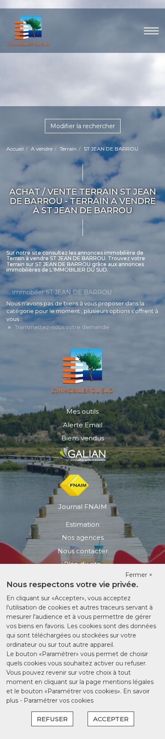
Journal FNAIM (82, 507)
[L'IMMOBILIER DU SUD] (28, 30)
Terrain (68, 149)
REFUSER (52, 719)
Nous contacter (83, 551)
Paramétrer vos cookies (59, 700)
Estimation (82, 524)
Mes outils (82, 411)
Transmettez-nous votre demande (62, 327)
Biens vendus (82, 438)
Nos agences (83, 537)
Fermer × (138, 575)
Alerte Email (82, 425)
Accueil (15, 149)
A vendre (41, 149)
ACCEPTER (111, 719)
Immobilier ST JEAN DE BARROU (62, 292)
